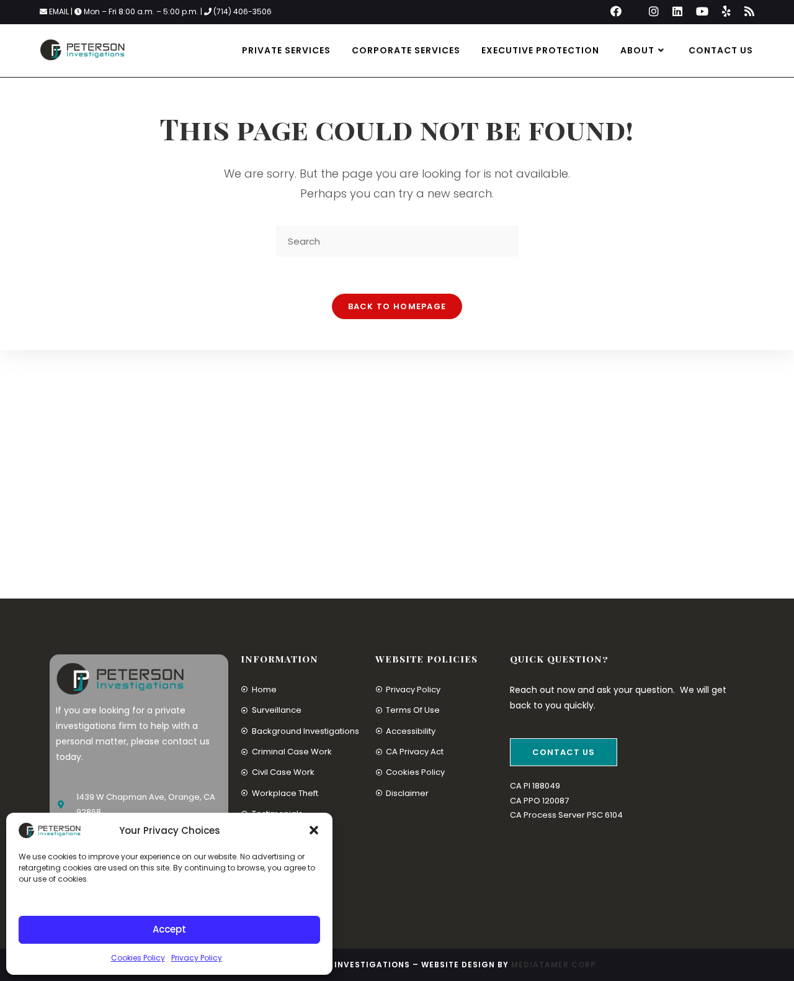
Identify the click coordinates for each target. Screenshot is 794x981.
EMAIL (60, 11)
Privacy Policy (196, 957)
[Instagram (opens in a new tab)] (654, 12)
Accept (169, 929)
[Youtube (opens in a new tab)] (702, 12)
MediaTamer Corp (553, 964)
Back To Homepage (397, 306)
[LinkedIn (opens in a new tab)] (677, 12)
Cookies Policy (138, 957)
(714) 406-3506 (242, 11)
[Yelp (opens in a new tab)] (726, 12)
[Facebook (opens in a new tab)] (616, 12)
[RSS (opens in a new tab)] (746, 12)
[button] (314, 830)
